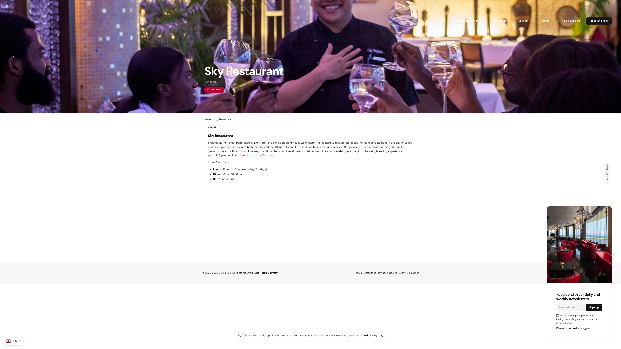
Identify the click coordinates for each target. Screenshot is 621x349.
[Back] (13, 55)
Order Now (214, 89)
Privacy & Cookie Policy (391, 272)
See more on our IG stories (257, 155)
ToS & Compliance (366, 272)
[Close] (381, 336)
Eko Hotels (224, 272)
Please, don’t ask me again (573, 328)
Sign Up (594, 307)
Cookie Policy (369, 335)
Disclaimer (413, 272)
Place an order (599, 20)
